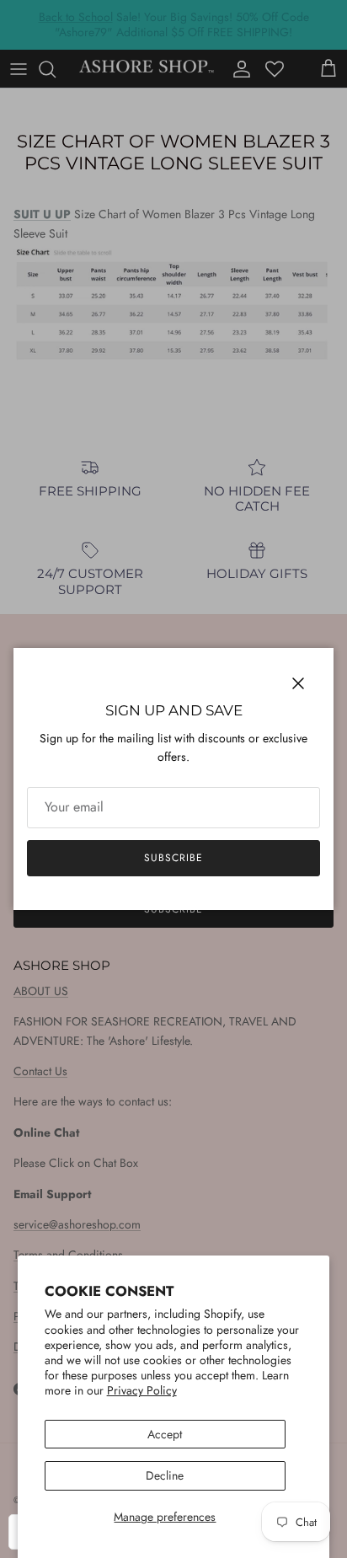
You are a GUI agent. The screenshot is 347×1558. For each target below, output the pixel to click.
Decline (165, 1475)
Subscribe (173, 857)
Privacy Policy (142, 1390)
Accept (164, 1434)
